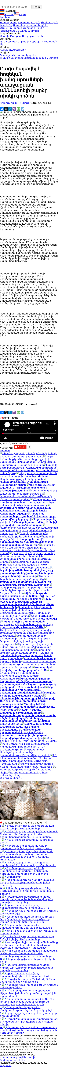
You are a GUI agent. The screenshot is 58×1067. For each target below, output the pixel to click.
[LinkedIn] (10, 109)
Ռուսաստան (49, 41)
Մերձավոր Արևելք (29, 41)
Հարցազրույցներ (33, 28)
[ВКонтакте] (2, 109)
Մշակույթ (6, 28)
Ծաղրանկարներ (28, 31)
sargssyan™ (5, 1065)
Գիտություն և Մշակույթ (15, 103)
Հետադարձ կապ (11, 1057)
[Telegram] (22, 109)
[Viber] (14, 109)
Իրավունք (6, 25)
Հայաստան (7, 49)
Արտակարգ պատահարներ (30, 25)
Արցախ (5, 36)
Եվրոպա (11, 41)
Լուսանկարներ (26, 55)
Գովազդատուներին (12, 1060)
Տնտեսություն (49, 22)
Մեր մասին (29, 1057)
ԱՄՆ (3, 41)
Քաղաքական (8, 22)
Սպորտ (17, 28)
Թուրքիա (16, 36)
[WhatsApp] (18, 109)
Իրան (39, 36)
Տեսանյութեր (8, 55)
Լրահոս (5, 17)
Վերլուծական (8, 31)
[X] (6, 109)
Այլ (1, 44)
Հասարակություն (29, 22)
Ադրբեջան (28, 36)
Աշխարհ (20, 49)
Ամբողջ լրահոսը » (11, 778)
